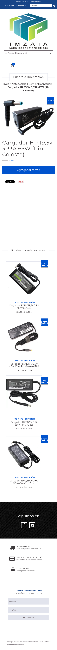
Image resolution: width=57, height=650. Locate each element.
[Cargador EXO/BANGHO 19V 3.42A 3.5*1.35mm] (24, 455)
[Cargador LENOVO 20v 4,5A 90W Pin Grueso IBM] (24, 338)
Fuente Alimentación (39, 84)
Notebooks (18, 84)
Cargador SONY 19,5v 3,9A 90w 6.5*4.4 (24, 307)
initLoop (47, 645)
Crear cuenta (9, 6)
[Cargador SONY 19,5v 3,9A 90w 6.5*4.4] (24, 280)
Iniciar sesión (21, 6)
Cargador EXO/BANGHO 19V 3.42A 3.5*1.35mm (24, 482)
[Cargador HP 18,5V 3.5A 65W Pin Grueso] (24, 396)
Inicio (6, 84)
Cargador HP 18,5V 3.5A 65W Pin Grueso (24, 423)
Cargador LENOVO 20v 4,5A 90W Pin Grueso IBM (24, 365)
